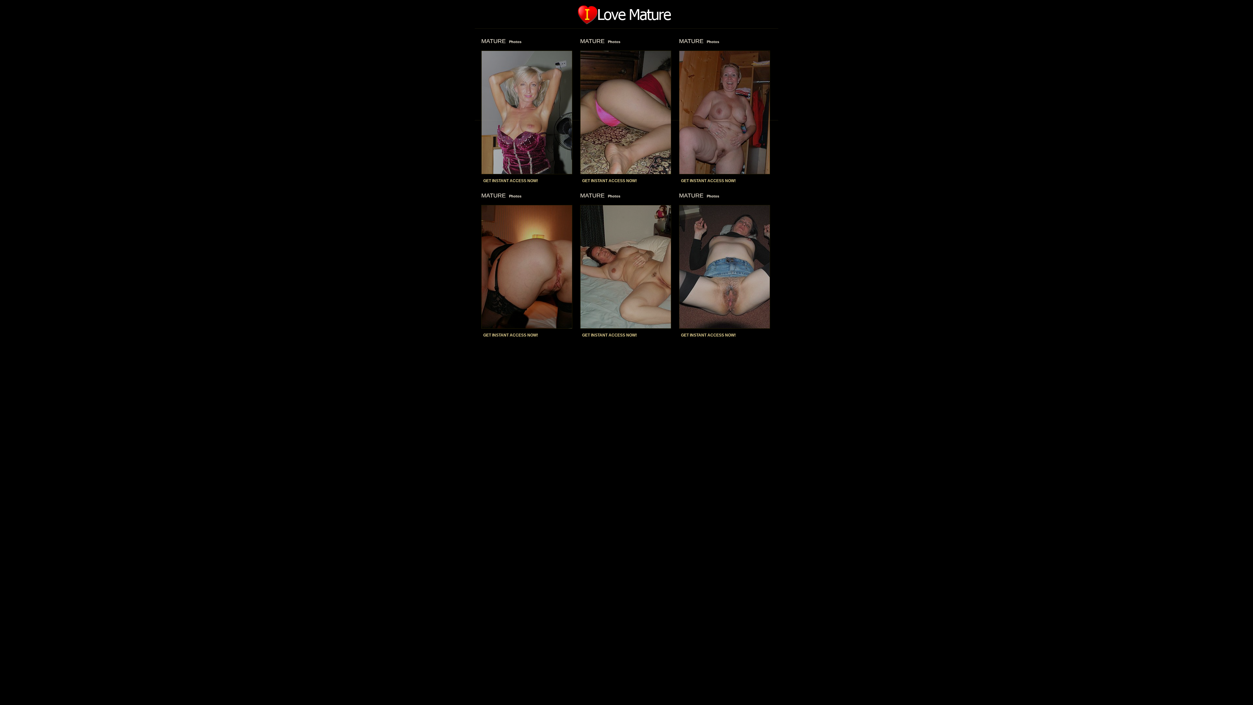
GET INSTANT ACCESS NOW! (510, 181)
